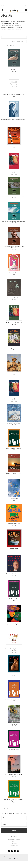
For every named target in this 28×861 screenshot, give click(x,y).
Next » (12, 808)
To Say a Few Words (14, 348)
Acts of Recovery (13, 498)
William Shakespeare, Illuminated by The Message (14, 247)
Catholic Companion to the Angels (13, 373)
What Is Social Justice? (13, 749)
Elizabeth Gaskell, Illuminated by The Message (13, 196)
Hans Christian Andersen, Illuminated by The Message (14, 68)
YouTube (15, 851)
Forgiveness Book (13, 724)
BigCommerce (16, 858)
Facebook (9, 851)
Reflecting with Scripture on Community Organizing (13, 800)
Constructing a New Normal (13, 298)
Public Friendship (13, 598)
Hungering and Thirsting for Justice (13, 624)
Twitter (12, 851)
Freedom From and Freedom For (13, 699)
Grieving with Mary (13, 674)
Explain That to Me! (13, 146)
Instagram (18, 851)
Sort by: (13, 41)
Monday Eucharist (13, 272)
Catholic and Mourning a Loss (13, 473)
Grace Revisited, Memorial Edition (13, 774)
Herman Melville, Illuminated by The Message (13, 221)
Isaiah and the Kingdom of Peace (13, 648)
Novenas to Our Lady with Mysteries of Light (13, 94)
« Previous (2, 808)
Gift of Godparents (13, 548)
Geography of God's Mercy (13, 423)
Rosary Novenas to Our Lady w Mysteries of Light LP (13, 120)
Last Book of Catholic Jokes (13, 523)
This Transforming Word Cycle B (14, 322)
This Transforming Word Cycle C (14, 171)
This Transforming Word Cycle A (14, 398)
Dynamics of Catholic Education (13, 573)
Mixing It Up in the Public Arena (13, 448)
